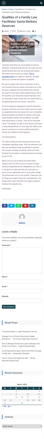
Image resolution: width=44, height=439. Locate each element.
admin (6, 31)
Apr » (10, 406)
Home (14, 31)
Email (5, 286)
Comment (6, 245)
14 (10, 397)
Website (5, 296)
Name (5, 277)
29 (16, 403)
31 (28, 403)
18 (33, 397)
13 (5, 397)
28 (10, 403)
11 (33, 394)
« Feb (4, 406)
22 (16, 400)
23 (22, 400)
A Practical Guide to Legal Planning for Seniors (19, 332)
